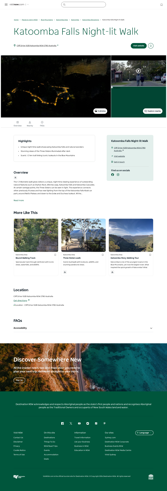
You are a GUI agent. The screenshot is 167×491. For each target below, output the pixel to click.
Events (47, 450)
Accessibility (20, 328)
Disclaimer (18, 442)
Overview (18, 126)
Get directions (20, 301)
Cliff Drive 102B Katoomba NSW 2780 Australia (37, 46)
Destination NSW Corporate (117, 442)
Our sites (109, 433)
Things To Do (49, 442)
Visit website (138, 46)
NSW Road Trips (50, 446)
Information (80, 433)
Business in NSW (81, 446)
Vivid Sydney (110, 455)
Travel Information (82, 438)
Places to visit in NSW (30, 20)
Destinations (49, 438)
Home (16, 20)
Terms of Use (19, 455)
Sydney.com (110, 438)
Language (144, 433)
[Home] (17, 5)
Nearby (30, 126)
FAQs (42, 126)
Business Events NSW (114, 446)
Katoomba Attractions (90, 20)
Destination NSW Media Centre (118, 450)
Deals (46, 459)
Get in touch (119, 162)
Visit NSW (18, 433)
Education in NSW (82, 450)
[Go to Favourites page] (161, 4)
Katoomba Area (62, 20)
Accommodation (51, 455)
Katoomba (75, 20)
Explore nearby (154, 111)
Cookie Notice (19, 450)
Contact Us (18, 438)
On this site (49, 433)
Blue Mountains (47, 20)
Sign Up (19, 380)
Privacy (17, 446)
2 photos (102, 111)
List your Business (82, 442)
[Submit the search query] (64, 4)
